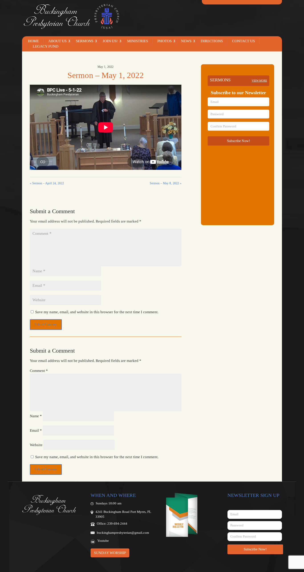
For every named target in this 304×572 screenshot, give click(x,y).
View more (259, 80)
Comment (39, 371)
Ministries (137, 41)
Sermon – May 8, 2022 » (165, 183)
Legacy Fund (45, 46)
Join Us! (110, 41)
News (186, 41)
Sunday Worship (110, 553)
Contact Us (243, 41)
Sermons (84, 41)
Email (36, 430)
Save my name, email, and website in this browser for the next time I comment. (96, 312)
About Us (57, 41)
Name (36, 416)
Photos (164, 41)
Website (36, 445)
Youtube (103, 540)
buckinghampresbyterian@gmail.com (123, 532)
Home (33, 41)
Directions (212, 41)
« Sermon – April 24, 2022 (47, 183)
